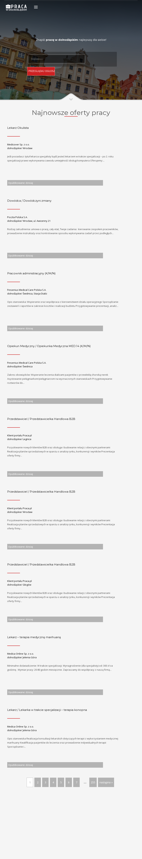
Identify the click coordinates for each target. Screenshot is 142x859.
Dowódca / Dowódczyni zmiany (29, 200)
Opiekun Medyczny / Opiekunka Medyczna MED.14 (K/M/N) (49, 346)
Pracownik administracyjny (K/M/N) (31, 273)
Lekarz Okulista (18, 128)
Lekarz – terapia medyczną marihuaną (34, 637)
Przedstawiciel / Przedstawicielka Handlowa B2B (41, 419)
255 (93, 782)
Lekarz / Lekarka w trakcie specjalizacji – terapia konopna (47, 710)
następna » (106, 782)
